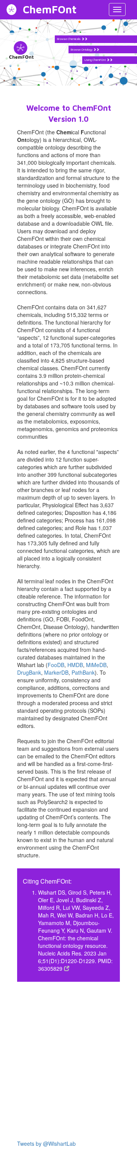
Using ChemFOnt (95, 60)
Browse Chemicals (69, 39)
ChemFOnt (49, 9)
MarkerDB (56, 672)
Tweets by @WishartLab (46, 1143)
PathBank (83, 672)
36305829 (51, 968)
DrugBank (29, 672)
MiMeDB (96, 665)
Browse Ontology (82, 49)
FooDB (56, 665)
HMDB (75, 665)
